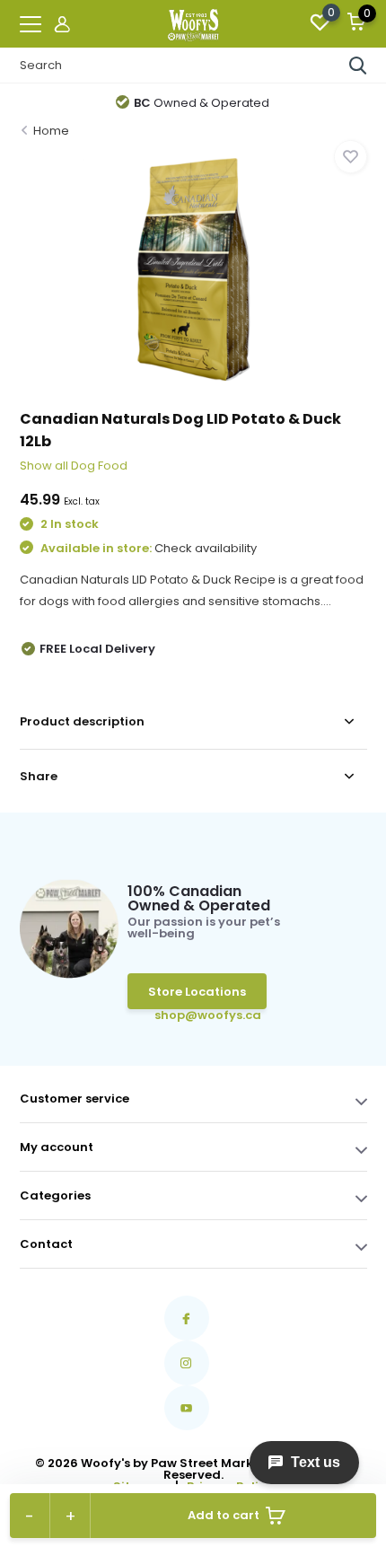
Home (51, 130)
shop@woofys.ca (182, 1015)
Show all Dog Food (73, 465)
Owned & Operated (201, 102)
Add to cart (223, 1515)
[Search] (358, 66)
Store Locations (197, 991)
